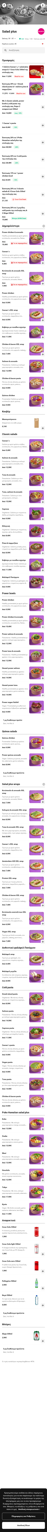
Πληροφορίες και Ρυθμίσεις (23, 1516)
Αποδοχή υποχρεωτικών (28, 1509)
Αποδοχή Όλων (23, 1525)
